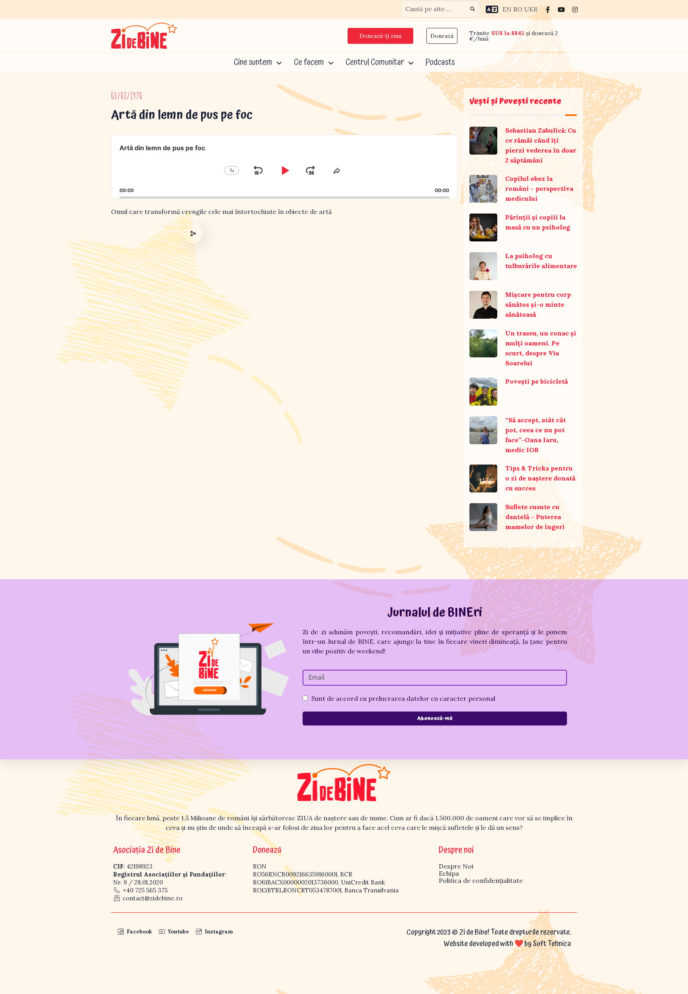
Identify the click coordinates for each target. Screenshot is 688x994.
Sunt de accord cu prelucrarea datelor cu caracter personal (403, 698)
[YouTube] (561, 9)
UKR (531, 9)
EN (507, 9)
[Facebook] (548, 9)
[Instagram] (575, 9)
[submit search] (472, 9)
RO (517, 9)
